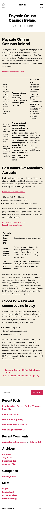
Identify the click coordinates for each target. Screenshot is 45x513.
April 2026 (7, 454)
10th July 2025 (27, 26)
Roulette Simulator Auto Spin (13, 222)
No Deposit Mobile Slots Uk (14, 424)
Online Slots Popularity (13, 419)
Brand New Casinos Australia (13, 192)
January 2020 (9, 464)
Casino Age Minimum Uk (13, 430)
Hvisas (22, 5)
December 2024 (10, 461)
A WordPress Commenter (14, 442)
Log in (5, 489)
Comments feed (9, 495)
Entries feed (8, 492)
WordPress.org (9, 498)
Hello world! (35, 442)
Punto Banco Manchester (12, 225)
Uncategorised (9, 476)
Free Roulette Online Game (13, 71)
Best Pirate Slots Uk (11, 414)
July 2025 (7, 457)
